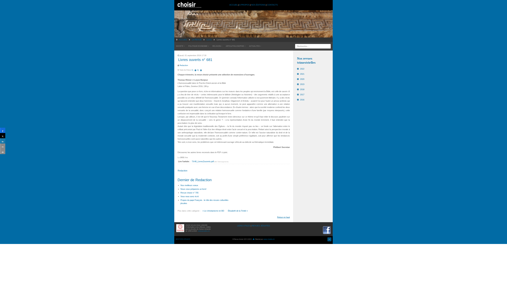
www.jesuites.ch (204, 231)
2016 (302, 100)
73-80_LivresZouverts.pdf (203, 161)
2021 (302, 74)
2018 (302, 89)
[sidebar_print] (2, 151)
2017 (302, 94)
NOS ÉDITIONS (258, 5)
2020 (302, 79)
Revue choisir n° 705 (189, 193)
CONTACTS (272, 5)
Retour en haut (283, 217)
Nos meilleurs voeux (189, 185)
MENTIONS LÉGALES (183, 239)
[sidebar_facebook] (2, 130)
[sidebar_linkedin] (2, 141)
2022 (302, 69)
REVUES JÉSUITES (261, 226)
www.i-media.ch (269, 239)
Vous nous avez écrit (189, 196)
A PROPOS (244, 5)
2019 (302, 84)
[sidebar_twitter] (2, 135)
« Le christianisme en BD (213, 211)
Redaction (184, 65)
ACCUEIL (233, 5)
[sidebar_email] (2, 146)
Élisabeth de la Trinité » (238, 211)
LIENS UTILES (243, 226)
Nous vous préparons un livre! (193, 189)
